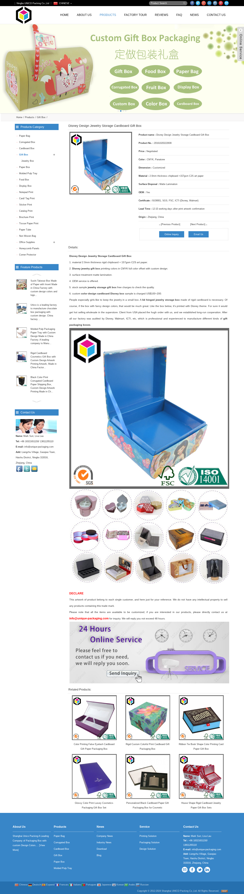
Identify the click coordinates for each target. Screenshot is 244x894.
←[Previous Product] (169, 224)
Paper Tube (25, 229)
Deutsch (36, 884)
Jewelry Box (27, 161)
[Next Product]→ (199, 224)
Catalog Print (26, 211)
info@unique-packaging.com (39, 446)
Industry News (104, 842)
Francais (63, 884)
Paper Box (24, 167)
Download (102, 849)
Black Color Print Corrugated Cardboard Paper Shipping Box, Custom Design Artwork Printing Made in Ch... (43, 384)
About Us (84, 14)
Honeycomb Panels (29, 248)
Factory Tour (135, 14)
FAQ (179, 14)
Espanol (49, 884)
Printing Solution (148, 836)
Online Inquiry (172, 234)
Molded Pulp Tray (28, 173)
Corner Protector (27, 254)
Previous (3, 66)
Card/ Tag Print (27, 198)
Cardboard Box (26, 148)
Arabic (131, 884)
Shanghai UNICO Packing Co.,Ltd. (179, 891)
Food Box (24, 179)
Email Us (198, 234)
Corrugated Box (27, 142)
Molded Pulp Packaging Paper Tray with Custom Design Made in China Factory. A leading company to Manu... (43, 336)
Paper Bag (24, 136)
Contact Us (216, 14)
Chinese (23, 884)
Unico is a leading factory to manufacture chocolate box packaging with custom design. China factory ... (44, 312)
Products (108, 14)
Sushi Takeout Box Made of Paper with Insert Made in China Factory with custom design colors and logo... (44, 287)
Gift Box (41, 117)
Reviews (161, 14)
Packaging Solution (150, 842)
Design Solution (148, 849)
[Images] (100, 163)
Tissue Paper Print (28, 223)
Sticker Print (25, 204)
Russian (144, 884)
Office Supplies (27, 242)
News (194, 14)
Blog (99, 855)
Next (240, 66)
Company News (105, 836)
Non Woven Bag (27, 236)
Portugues (90, 884)
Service (145, 826)
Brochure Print (26, 217)
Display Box (25, 186)
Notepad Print (26, 192)
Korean (120, 884)
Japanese (106, 884)
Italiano (77, 884)
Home (64, 14)
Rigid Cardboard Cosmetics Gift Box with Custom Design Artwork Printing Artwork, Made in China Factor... (43, 360)
